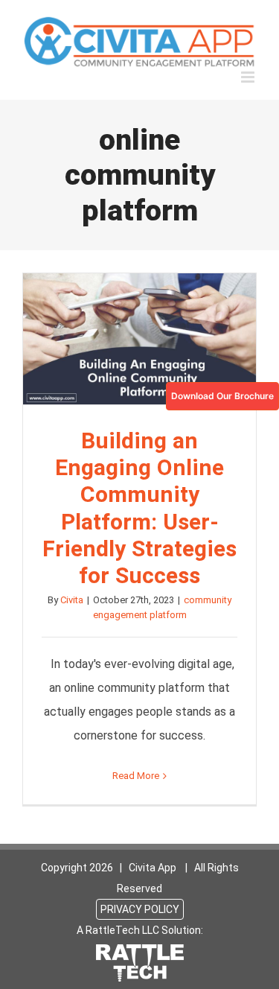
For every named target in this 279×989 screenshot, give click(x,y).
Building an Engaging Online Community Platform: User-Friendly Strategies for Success (140, 339)
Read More (135, 775)
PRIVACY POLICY (139, 909)
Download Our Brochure (222, 395)
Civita (71, 599)
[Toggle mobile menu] (249, 77)
